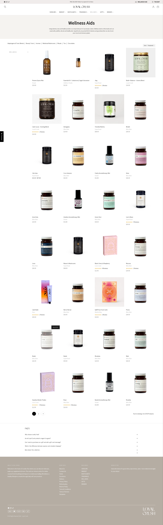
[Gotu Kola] (47, 199)
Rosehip (128, 400)
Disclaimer (62, 494)
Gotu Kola (35, 217)
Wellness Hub (142, 2)
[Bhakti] (140, 109)
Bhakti (128, 127)
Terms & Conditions (65, 489)
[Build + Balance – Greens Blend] (140, 62)
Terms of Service (64, 492)
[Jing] (109, 62)
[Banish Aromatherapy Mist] (109, 382)
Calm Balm (35, 310)
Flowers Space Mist (37, 80)
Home (61, 474)
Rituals (59, 43)
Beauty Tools (30, 43)
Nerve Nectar (67, 310)
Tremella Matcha (100, 127)
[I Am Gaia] (47, 155)
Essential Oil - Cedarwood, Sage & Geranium (76, 80)
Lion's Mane (129, 217)
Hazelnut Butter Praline (39, 400)
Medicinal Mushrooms (49, 43)
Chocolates (71, 43)
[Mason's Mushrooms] (78, 245)
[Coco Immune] (78, 155)
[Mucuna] (140, 245)
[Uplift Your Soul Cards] (109, 292)
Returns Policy (63, 487)
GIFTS (102, 12)
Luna (33, 263)
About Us (62, 469)
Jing (96, 80)
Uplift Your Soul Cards (101, 310)
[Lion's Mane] (140, 199)
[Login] (153, 7)
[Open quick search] (38, 7)
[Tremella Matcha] (109, 109)
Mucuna (128, 263)
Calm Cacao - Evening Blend (40, 127)
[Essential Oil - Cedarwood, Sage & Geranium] (78, 62)
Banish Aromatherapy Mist (102, 400)
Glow (127, 173)
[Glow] (140, 155)
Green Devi (98, 217)
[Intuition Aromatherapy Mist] (78, 199)
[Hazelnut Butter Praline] (47, 382)
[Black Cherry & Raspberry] (109, 245)
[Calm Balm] (47, 292)
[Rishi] (140, 338)
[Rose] (78, 382)
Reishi (34, 356)
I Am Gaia (35, 173)
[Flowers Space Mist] (47, 62)
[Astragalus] (78, 109)
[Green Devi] (109, 199)
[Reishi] (47, 338)
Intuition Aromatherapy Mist (71, 217)
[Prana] (140, 292)
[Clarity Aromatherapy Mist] (109, 155)
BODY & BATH (72, 12)
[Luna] (47, 245)
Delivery (61, 479)
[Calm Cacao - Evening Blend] (47, 109)
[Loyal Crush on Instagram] (6, 2)
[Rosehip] (140, 382)
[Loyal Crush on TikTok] (9, 2)
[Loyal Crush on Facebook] (4, 2)
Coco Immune (67, 173)
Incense (38, 43)
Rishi (127, 356)
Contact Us (62, 471)
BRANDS (109, 12)
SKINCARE (53, 12)
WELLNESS (93, 12)
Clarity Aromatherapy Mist (102, 173)
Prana (128, 310)
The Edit (157, 2)
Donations (62, 476)
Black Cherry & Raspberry (102, 263)
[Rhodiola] (109, 338)
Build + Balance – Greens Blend (135, 80)
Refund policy (63, 484)
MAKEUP (61, 12)
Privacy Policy (63, 481)
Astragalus (66, 127)
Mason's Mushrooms (69, 263)
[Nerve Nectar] (78, 292)
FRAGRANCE (83, 12)
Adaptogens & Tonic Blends (16, 43)
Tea (64, 43)
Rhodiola (97, 356)
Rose (65, 400)
